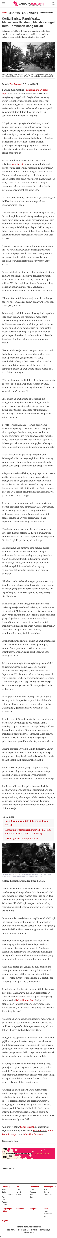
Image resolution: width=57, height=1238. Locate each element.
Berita (4, 1189)
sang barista (18, 164)
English (5, 1220)
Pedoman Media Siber (27, 1230)
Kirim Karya (45, 1230)
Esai (17, 1187)
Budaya (46, 1192)
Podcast (5, 1202)
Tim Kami (11, 1230)
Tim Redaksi (15, 84)
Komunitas (48, 1194)
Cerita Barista (27, 1126)
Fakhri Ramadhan (25, 1000)
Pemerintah (48, 1214)
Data (46, 1209)
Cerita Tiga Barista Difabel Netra (21, 838)
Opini (18, 1189)
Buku (31, 1197)
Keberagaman (50, 1187)
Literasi (32, 1189)
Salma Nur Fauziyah (32, 1134)
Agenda (5, 1204)
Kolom (18, 1194)
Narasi (18, 1192)
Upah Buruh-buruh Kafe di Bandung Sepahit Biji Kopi (27, 822)
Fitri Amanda (39, 1130)
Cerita (4, 12)
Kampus (33, 1192)
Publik (46, 1211)
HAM (45, 1189)
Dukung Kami (28, 1232)
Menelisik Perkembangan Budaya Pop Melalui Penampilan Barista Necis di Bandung (28, 831)
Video (4, 1199)
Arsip (45, 1216)
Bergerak (34, 1209)
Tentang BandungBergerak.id (28, 1227)
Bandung (6, 1187)
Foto (3, 1197)
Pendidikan (34, 1187)
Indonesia (20, 1209)
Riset (31, 1194)
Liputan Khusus (7, 1194)
